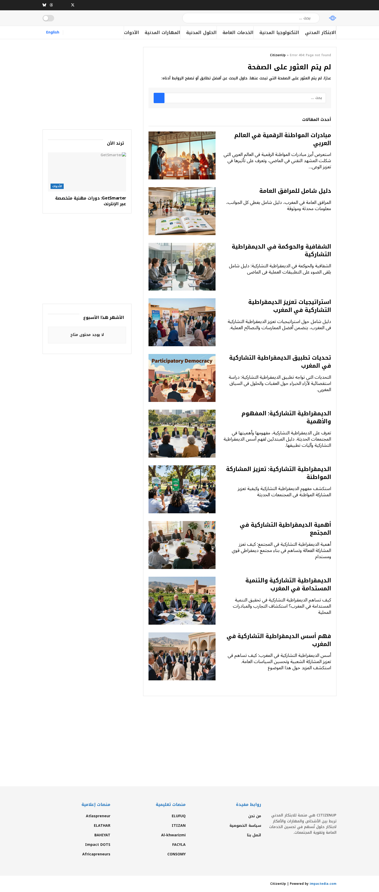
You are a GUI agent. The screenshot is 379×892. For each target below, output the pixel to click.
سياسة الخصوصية (245, 825)
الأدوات (131, 32)
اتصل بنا (254, 835)
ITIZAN (179, 825)
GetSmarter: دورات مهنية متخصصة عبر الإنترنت (90, 201)
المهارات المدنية (162, 32)
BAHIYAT (102, 835)
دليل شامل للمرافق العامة (295, 191)
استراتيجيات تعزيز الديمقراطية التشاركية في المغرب (289, 306)
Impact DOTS (97, 844)
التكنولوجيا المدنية (279, 32)
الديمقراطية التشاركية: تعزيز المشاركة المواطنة (278, 473)
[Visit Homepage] (332, 18)
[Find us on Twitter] (73, 5)
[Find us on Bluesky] (44, 5)
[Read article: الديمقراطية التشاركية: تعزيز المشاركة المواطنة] (182, 489)
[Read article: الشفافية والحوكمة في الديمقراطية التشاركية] (182, 267)
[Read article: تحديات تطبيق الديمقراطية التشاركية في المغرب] (182, 378)
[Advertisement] (87, 83)
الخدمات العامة (238, 32)
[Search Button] (186, 18)
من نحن (254, 816)
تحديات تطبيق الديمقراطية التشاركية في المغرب (280, 361)
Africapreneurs (96, 854)
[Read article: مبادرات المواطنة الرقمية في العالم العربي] (182, 155)
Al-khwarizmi (173, 835)
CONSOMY (176, 854)
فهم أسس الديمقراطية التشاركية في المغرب (279, 640)
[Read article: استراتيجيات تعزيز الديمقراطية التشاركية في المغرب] (182, 322)
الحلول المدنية (201, 32)
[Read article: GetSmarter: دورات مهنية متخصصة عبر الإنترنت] (87, 172)
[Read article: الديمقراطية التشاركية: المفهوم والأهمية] (182, 434)
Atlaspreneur (98, 816)
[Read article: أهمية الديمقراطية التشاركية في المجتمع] (182, 545)
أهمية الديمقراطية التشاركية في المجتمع (285, 528)
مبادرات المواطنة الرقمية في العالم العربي (282, 139)
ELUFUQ (179, 816)
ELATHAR (102, 825)
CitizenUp (278, 55)
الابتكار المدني (320, 32)
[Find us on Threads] (51, 5)
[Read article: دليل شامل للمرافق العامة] (182, 211)
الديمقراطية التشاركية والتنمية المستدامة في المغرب (288, 584)
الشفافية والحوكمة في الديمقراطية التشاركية (281, 250)
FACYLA (179, 844)
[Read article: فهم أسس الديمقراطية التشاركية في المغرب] (182, 656)
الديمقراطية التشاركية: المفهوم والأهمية (286, 417)
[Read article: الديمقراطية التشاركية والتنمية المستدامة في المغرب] (182, 601)
